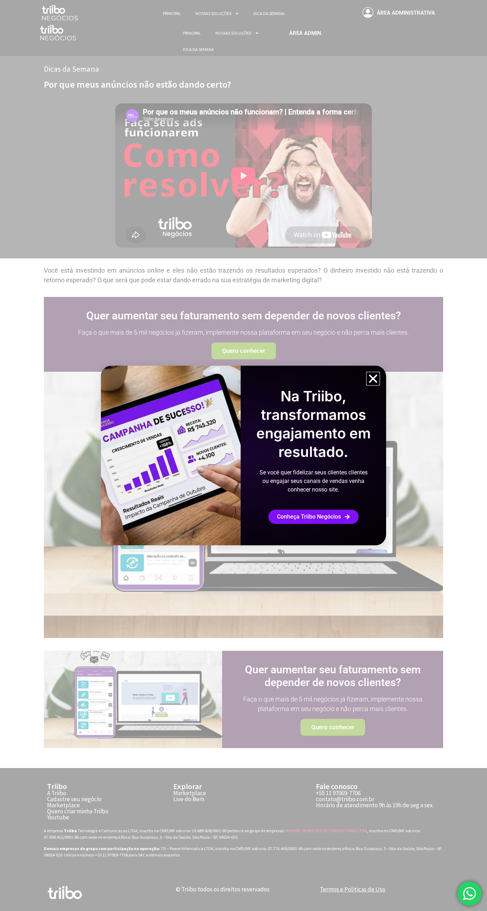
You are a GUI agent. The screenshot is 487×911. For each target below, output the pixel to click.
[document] (243, 455)
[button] (373, 379)
